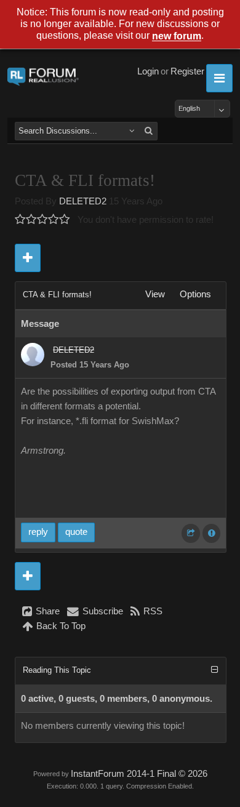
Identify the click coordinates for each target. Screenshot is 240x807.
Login (148, 71)
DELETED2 (82, 201)
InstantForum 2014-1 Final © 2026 (139, 774)
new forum (176, 36)
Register (187, 71)
